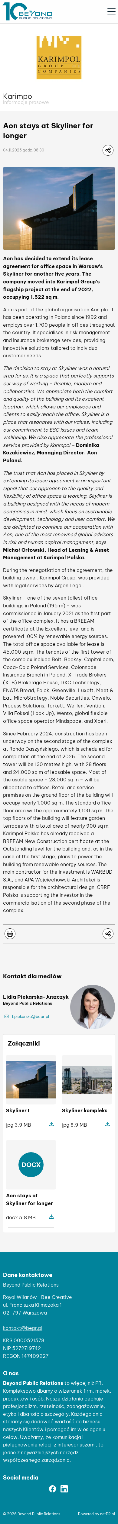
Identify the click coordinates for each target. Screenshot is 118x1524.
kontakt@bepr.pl (22, 1328)
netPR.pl (107, 1514)
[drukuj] (10, 933)
